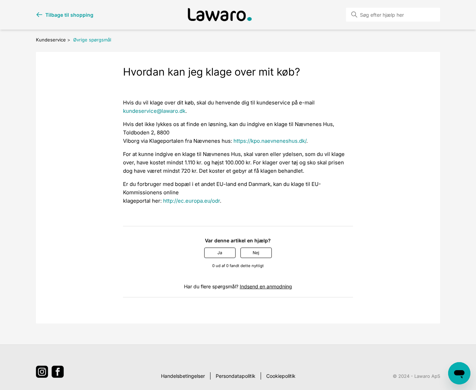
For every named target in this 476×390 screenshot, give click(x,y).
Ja (219, 252)
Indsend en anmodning (266, 286)
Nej (256, 252)
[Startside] (219, 15)
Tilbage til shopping (69, 15)
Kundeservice (51, 39)
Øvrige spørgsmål (92, 39)
